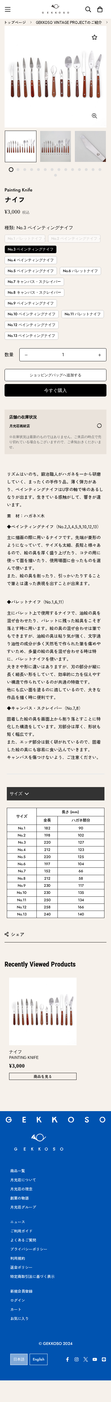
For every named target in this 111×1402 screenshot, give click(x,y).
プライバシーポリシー (28, 1249)
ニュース (17, 1221)
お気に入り (19, 1318)
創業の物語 (19, 1198)
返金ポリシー (21, 1267)
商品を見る (43, 1076)
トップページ (15, 22)
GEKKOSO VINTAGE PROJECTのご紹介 (69, 22)
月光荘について (23, 1179)
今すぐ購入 (55, 390)
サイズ (16, 793)
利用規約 (17, 1258)
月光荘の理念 (21, 1189)
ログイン (17, 1300)
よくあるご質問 (23, 1240)
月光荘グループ (23, 1207)
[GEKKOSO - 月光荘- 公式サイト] (55, 9)
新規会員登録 (21, 1291)
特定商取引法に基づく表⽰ (32, 1276)
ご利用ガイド (21, 1231)
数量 (9, 354)
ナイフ (24, 1054)
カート (15, 1309)
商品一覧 (17, 1170)
